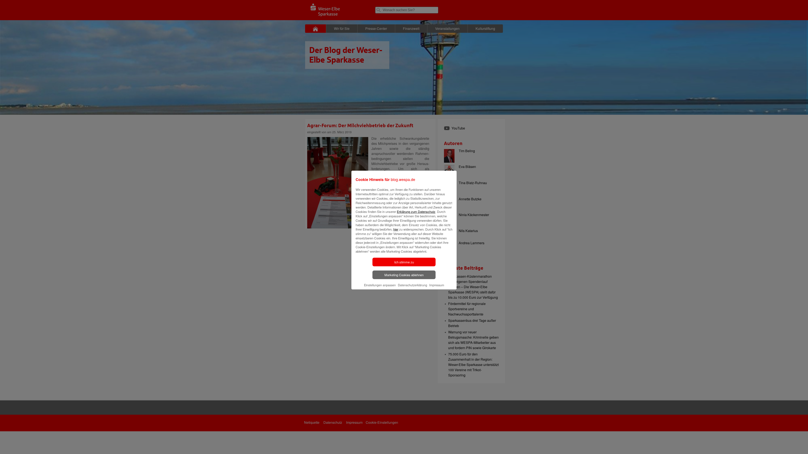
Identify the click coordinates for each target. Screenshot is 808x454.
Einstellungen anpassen (380, 285)
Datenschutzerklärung (412, 285)
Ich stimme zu (404, 262)
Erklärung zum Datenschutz (416, 211)
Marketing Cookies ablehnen (404, 275)
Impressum (436, 285)
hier (395, 229)
